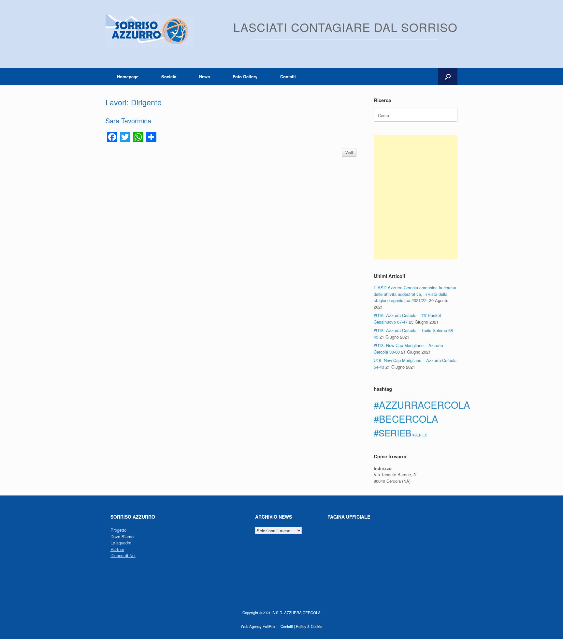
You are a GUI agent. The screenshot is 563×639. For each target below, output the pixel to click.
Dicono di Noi (123, 555)
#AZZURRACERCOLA (422, 404)
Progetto (118, 530)
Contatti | (288, 626)
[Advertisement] (415, 197)
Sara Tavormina (128, 120)
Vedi (349, 152)
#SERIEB (392, 432)
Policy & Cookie (309, 626)
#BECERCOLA (406, 418)
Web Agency (251, 626)
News (204, 76)
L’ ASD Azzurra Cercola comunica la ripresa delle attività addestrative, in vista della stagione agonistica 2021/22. (415, 293)
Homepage (127, 76)
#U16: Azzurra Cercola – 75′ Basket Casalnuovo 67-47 (407, 318)
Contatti (288, 76)
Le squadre (120, 543)
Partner (117, 549)
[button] (447, 76)
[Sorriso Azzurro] (150, 31)
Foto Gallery (245, 76)
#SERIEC (419, 435)
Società (168, 76)
